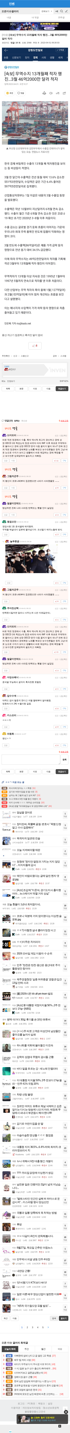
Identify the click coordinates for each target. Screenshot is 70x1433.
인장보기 (11, 381)
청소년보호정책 (51, 1407)
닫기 (66, 1412)
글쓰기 (66, 11)
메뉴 (4, 381)
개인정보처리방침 (31, 1407)
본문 (21, 389)
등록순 (17, 421)
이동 (13, 461)
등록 (64, 759)
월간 (43, 1349)
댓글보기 (62, 771)
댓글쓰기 (62, 389)
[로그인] (60, 3)
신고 (15, 356)
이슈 (60, 1349)
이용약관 (15, 1407)
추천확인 (6, 356)
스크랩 (63, 356)
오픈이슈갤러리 (10, 11)
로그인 (21, 1403)
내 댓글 (35, 17)
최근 (6, 1318)
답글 (5, 461)
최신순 (24, 421)
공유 (55, 356)
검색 (54, 1318)
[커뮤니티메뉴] (3, 3)
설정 (50, 1403)
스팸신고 (25, 356)
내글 (9, 17)
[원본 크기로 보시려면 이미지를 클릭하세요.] (35, 102)
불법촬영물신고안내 (35, 1411)
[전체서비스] (66, 3)
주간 (26, 1349)
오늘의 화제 (9, 1349)
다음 (48, 389)
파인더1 (5, 43)
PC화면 (31, 1403)
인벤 (11, 3)
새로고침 (64, 421)
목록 (8, 389)
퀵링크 (41, 1403)
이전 (35, 389)
